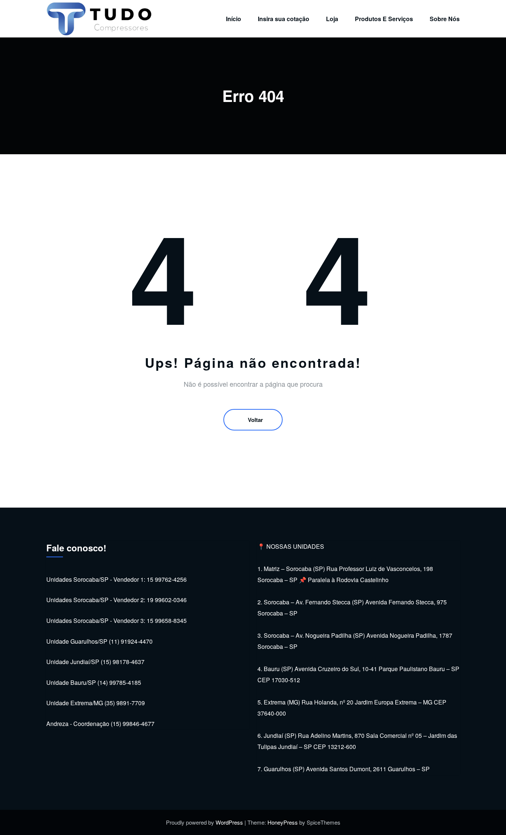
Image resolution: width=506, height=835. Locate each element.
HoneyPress (282, 822)
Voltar (255, 420)
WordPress (229, 822)
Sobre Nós (445, 18)
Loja (332, 18)
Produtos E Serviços (384, 18)
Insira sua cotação (283, 18)
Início (233, 18)
